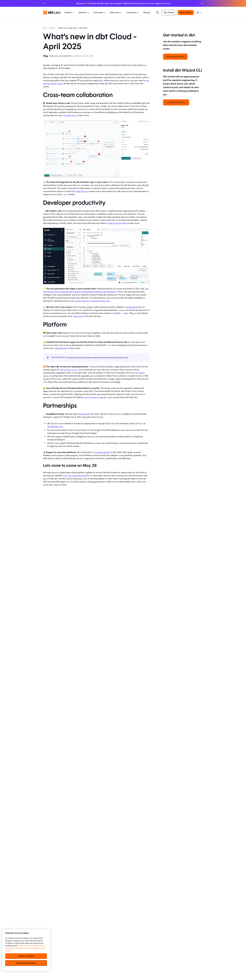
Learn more (78, 316)
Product (68, 12)
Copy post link (178, 967)
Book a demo (186, 12)
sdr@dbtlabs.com (55, 426)
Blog (45, 28)
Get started (169, 12)
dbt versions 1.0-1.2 (69, 369)
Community (131, 12)
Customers (98, 12)
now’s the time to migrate (95, 397)
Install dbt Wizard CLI (176, 102)
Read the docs (69, 115)
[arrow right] (201, 3)
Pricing (146, 12)
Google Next (84, 413)
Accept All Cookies (26, 956)
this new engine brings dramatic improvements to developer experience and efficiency (95, 290)
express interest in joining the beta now (92, 300)
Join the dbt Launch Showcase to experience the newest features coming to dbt (97, 357)
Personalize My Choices (26, 963)
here (101, 80)
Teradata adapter (102, 452)
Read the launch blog (117, 223)
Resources (114, 12)
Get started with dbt (175, 56)
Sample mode (131, 307)
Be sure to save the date (75, 475)
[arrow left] (44, 3)
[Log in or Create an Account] (199, 12)
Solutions (82, 12)
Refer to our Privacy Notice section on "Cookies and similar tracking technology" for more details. (25, 948)
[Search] (157, 12)
